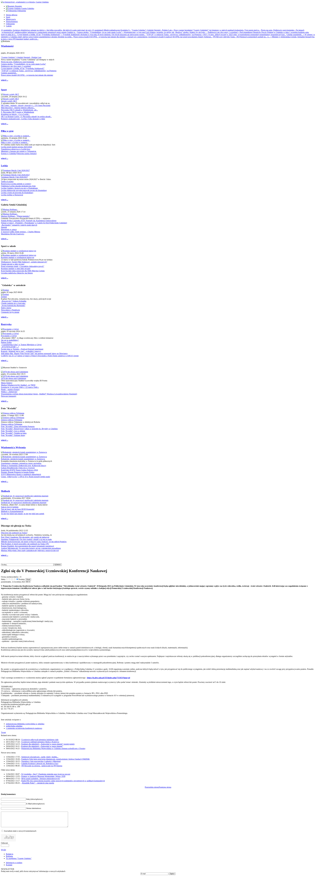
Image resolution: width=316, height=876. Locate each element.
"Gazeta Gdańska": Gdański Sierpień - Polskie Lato (21, 57)
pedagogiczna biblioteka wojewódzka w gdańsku (25, 724)
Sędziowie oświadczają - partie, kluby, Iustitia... (39, 757)
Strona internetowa (33, 808)
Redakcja (9, 854)
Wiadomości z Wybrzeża (13, 447)
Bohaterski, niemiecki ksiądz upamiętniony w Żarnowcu (23, 459)
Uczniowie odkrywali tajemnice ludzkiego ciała (39, 740)
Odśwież (4, 843)
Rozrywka (6, 324)
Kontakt (9, 865)
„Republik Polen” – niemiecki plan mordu (37, 783)
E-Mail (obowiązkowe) (35, 804)
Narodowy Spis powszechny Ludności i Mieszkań (41, 761)
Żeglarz (4, 297)
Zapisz (172, 874)
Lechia (4, 165)
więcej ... (4, 80)
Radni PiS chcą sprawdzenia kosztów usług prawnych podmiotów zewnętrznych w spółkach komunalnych (63, 781)
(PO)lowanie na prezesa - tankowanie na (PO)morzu (41, 766)
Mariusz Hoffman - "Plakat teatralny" (15, 216)
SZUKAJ (57, 565)
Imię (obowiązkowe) (34, 799)
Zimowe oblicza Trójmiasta (11, 420)
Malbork (5, 491)
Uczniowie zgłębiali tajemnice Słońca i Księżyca (40, 742)
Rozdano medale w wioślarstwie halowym (17, 257)
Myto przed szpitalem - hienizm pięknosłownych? (40, 779)
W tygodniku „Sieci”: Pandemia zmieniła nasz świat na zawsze (45, 774)
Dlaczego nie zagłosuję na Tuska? (14, 533)
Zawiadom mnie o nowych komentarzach (20, 831)
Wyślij (3, 850)
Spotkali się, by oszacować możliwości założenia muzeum (23, 502)
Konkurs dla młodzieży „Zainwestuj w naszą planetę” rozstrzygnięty (48, 744)
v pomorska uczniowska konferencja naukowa (24, 728)
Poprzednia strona (152, 787)
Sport (4, 89)
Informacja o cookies (14, 863)
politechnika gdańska (14, 726)
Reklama (9, 856)
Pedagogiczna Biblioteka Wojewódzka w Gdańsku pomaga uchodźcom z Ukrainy (53, 748)
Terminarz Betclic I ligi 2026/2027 (14, 177)
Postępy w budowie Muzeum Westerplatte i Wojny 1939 (43, 776)
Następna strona (165, 787)
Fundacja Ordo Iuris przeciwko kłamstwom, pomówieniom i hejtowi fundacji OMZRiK (55, 759)
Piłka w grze (7, 131)
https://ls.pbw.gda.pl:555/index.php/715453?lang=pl (108, 678)
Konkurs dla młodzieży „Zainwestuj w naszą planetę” (42, 746)
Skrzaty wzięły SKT (9, 101)
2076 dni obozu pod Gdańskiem (13, 378)
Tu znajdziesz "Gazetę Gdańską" (19, 858)
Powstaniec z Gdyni (9, 336)
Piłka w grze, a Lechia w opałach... (14, 142)
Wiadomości (7, 46)
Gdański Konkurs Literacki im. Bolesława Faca (39, 763)
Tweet (3, 732)
